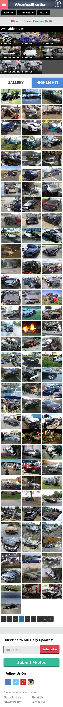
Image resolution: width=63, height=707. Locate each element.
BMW (6, 12)
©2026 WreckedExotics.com (21, 692)
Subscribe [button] (49, 649)
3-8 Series (24, 12)
